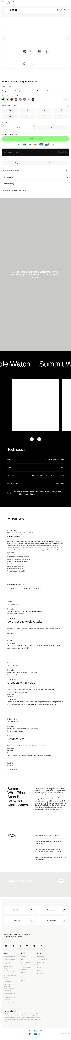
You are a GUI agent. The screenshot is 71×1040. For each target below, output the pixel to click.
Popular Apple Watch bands (10, 963)
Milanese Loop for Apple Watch (9, 985)
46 (44, 116)
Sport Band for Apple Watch (10, 971)
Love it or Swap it (26, 962)
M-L (52, 127)
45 (27, 116)
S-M (18, 127)
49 (61, 116)
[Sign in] (61, 10)
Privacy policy (41, 973)
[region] (35, 577)
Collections (11, 14)
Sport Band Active (22, 14)
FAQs (22, 977)
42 (61, 110)
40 (27, 110)
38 (10, 110)
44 (10, 116)
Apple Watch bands (9, 956)
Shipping (23, 972)
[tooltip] (39, 537)
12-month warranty (26, 965)
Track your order (42, 959)
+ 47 (65, 99)
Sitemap (23, 980)
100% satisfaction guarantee (26, 968)
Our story (23, 956)
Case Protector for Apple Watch (9, 989)
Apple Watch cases (9, 959)
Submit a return (41, 962)
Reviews (23, 975)
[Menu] (6, 10)
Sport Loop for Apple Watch (10, 976)
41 (44, 110)
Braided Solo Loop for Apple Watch (10, 980)
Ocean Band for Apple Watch (10, 994)
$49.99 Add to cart (36, 139)
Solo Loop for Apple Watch (9, 1003)
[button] (10, 552)
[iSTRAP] (13, 10)
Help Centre (40, 956)
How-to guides (41, 967)
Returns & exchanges (43, 965)
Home (4, 14)
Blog (22, 959)
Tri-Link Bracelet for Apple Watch (9, 998)
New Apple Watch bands (9, 967)
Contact (39, 970)
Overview (52, 163)
